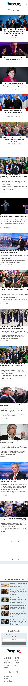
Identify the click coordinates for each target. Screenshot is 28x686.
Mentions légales (8, 681)
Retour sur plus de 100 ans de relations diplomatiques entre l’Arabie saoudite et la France (18, 592)
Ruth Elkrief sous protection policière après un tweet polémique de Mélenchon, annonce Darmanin (14, 85)
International (8, 663)
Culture (6, 668)
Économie (6, 665)
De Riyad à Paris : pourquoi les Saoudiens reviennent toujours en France (18, 585)
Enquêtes (16, 658)
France (6, 660)
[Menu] (2, 4)
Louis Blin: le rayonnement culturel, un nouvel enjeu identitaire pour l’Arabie (18, 607)
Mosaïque (16, 663)
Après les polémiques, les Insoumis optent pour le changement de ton (14, 32)
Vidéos (15, 665)
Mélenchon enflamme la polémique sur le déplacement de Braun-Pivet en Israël (14, 139)
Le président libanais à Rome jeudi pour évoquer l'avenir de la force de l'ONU (18, 614)
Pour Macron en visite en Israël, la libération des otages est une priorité (14, 112)
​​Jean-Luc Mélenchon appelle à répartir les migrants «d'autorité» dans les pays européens (13, 365)
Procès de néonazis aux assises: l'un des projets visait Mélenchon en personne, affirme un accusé (14, 289)
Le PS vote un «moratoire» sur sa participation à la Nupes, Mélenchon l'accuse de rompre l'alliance (13, 176)
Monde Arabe (7, 658)
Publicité (6, 678)
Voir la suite (15, 541)
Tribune (16, 660)
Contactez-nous (8, 676)
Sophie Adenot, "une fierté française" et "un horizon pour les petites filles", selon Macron (18, 622)
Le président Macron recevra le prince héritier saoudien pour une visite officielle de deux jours (18, 600)
